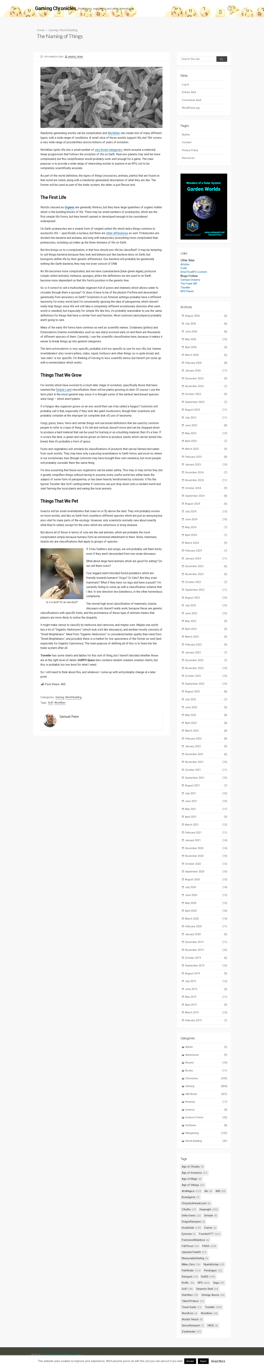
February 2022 (206, 738)
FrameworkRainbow (195, 1240)
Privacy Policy (190, 150)
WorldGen (114, 133)
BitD (221, 1191)
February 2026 (206, 362)
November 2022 (206, 668)
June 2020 (206, 895)
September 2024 (206, 495)
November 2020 (206, 856)
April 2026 (206, 347)
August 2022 (206, 691)
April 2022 (206, 723)
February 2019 (206, 1020)
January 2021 (206, 840)
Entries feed (189, 92)
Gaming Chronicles (52, 1354)
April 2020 (206, 910)
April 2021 (206, 816)
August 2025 (206, 409)
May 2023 (206, 621)
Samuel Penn (75, 56)
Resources (188, 158)
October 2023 (206, 582)
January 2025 (206, 464)
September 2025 (206, 402)
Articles (184, 264)
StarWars (190, 1295)
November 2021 (206, 762)
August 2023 (206, 597)
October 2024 (206, 488)
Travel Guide (192, 1307)
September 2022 (206, 683)
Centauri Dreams (190, 279)
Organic (70, 207)
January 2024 (206, 558)
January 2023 (206, 652)
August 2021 (206, 785)
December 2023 (206, 566)
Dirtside (210, 1215)
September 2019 (206, 965)
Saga (218, 1282)
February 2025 (206, 456)
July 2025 (206, 417)
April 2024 (206, 535)
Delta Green (191, 1215)
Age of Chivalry (193, 1166)
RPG (204, 1282)
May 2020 (206, 903)
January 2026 (206, 370)
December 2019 (206, 942)
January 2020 (206, 934)
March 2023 (206, 636)
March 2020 (206, 918)
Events (210, 1227)
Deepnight (209, 1209)
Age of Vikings (193, 1185)
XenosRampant (193, 1325)
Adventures (206, 1054)
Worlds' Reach (192, 1319)
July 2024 (206, 511)
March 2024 (206, 542)
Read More (218, 1361)
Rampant (190, 1276)
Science (206, 1109)
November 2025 (206, 386)
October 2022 (206, 675)
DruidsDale (191, 1227)
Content (186, 142)
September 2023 (206, 589)
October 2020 (206, 863)
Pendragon (213, 1270)
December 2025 (206, 378)
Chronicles (206, 1078)
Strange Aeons (213, 1295)
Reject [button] (203, 1361)
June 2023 (206, 613)
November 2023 (206, 574)
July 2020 (206, 887)
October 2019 (206, 957)
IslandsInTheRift (194, 1252)
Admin (206, 1047)
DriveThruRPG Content (193, 272)
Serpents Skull (207, 1288)
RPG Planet (187, 291)
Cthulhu (189, 1209)
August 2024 (206, 503)
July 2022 (206, 699)
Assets (206, 1062)
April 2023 (206, 629)
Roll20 (208, 1276)
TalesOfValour (193, 1301)
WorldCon (189, 1313)
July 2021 (206, 793)
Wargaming (206, 1133)
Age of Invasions (194, 1172)
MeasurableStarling (195, 1258)
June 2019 (206, 989)
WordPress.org (191, 107)
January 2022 (206, 746)
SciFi (50, 702)
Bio (208, 1191)
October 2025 (206, 394)
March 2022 (206, 730)
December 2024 (206, 472)
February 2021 (206, 832)
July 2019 (206, 981)
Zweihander (191, 1331)
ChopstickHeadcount (196, 1203)
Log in (185, 84)
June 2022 (206, 707)
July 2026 (206, 323)
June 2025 (206, 425)
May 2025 (206, 433)
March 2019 (206, 1012)
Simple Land (63, 389)
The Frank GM (188, 283)
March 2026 (206, 355)
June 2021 (206, 801)
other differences (117, 233)
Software (206, 1125)
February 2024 (206, 550)
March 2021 (206, 824)
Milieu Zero (191, 1264)
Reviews (206, 1101)
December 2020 (206, 848)
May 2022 (206, 715)
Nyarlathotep (214, 1264)
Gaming (53, 30)
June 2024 (206, 519)
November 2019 (206, 950)
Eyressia (189, 1233)
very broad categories (108, 149)
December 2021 (206, 754)
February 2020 (206, 926)
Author (186, 134)
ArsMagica (191, 1191)
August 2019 (206, 973)
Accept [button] (190, 1361)
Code (183, 268)
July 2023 (206, 605)
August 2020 (206, 879)
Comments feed (191, 100)
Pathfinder (191, 1270)
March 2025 (206, 449)
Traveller (185, 287)
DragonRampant (193, 1221)
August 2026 (206, 315)
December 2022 (206, 660)
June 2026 (206, 331)
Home (41, 30)
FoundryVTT (209, 1233)
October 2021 (206, 769)
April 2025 (206, 441)
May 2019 (206, 996)
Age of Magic (192, 1178)
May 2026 (206, 339)
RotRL (188, 1282)
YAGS (212, 1325)
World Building (68, 30)
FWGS (209, 1246)
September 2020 (206, 871)
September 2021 (206, 777)
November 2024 (206, 480)
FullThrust (190, 1246)
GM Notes (206, 1094)
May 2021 (206, 809)
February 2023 (206, 644)
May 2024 (206, 527)
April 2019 (206, 1004)
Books (206, 1070)
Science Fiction (206, 1117)
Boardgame (190, 1197)
